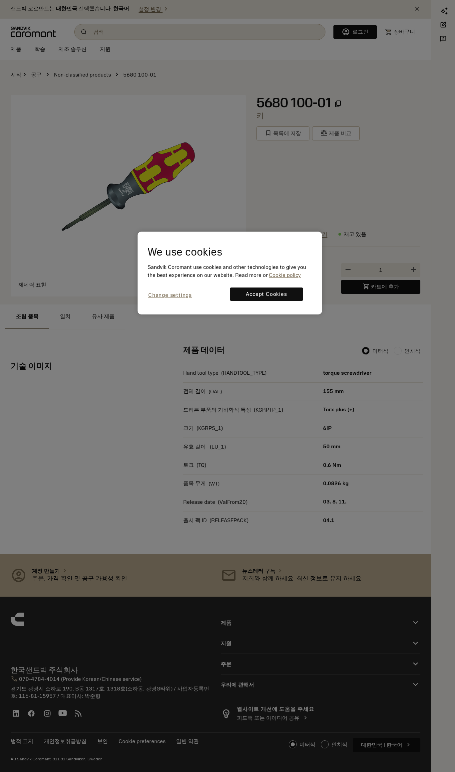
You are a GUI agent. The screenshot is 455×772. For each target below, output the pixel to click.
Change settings (170, 295)
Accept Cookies (266, 294)
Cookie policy (285, 275)
